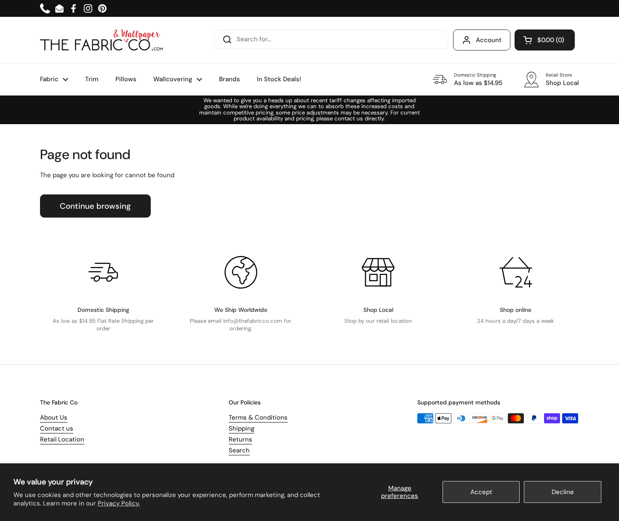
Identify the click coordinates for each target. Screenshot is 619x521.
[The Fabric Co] (101, 40)
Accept (481, 492)
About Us (53, 417)
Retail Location (62, 439)
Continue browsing (95, 206)
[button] (545, 40)
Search (239, 450)
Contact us (56, 428)
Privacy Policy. (119, 503)
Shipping (241, 428)
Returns (240, 439)
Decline (563, 492)
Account (489, 40)
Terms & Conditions (258, 417)
